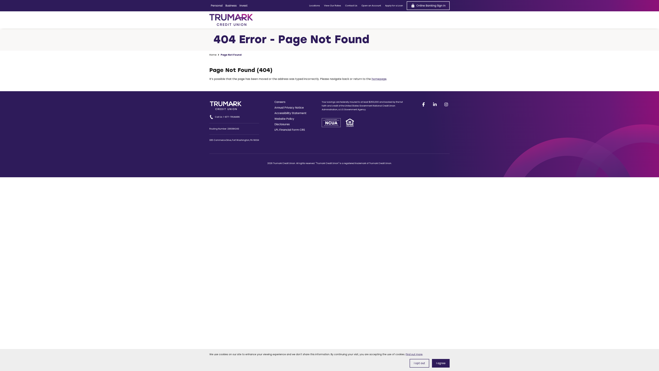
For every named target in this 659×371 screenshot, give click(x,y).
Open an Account (371, 5)
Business (231, 6)
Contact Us (351, 5)
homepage (379, 79)
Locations (314, 5)
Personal (217, 6)
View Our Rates (332, 5)
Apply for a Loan (394, 5)
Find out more (414, 354)
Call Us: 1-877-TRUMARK (227, 116)
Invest (243, 6)
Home (213, 55)
